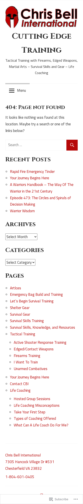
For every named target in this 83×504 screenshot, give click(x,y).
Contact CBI (19, 384)
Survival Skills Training (27, 321)
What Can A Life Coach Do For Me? (41, 425)
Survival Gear (20, 314)
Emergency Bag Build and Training (36, 294)
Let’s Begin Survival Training (32, 301)
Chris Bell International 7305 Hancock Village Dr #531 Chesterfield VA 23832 (29, 461)
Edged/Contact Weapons (34, 349)
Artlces (15, 288)
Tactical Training (22, 334)
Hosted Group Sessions (32, 399)
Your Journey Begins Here (29, 178)
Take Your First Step (29, 412)
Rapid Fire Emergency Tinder (32, 171)
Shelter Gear (19, 308)
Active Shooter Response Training (40, 342)
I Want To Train (26, 362)
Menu (21, 90)
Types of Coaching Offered (35, 418)
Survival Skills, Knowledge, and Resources (42, 327)
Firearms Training (27, 356)
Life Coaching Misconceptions (37, 405)
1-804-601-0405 (19, 477)
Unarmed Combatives (30, 369)
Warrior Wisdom (22, 211)
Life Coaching (20, 390)
